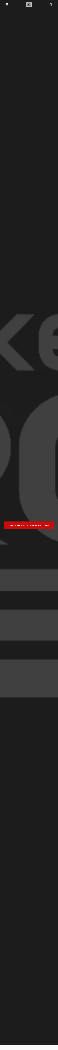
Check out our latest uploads (29, 525)
